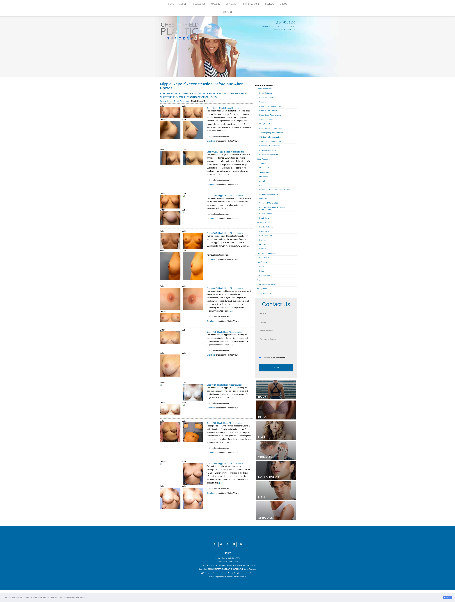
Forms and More (250, 4)
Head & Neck (264, 258)
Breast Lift (263, 102)
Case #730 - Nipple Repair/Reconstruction (224, 423)
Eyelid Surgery (264, 231)
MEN (259, 280)
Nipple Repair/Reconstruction (270, 115)
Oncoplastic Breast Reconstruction (272, 124)
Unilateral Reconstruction (268, 154)
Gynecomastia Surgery (268, 284)
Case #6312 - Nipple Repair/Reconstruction (225, 288)
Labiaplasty (263, 198)
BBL (260, 185)
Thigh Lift (262, 163)
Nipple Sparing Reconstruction (270, 128)
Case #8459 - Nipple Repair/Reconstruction (225, 196)
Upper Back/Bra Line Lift (268, 203)
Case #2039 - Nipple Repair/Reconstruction (225, 464)
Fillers (261, 267)
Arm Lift (262, 181)
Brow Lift (262, 240)
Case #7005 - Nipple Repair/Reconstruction (225, 233)
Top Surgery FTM (266, 293)
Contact (227, 12)
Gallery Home (166, 101)
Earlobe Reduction (266, 227)
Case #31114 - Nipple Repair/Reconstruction (225, 108)
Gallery (215, 4)
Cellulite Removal (265, 214)
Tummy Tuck (264, 172)
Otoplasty (262, 244)
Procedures (199, 4)
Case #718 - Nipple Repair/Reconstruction (224, 332)
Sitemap (206, 573)
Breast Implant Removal (268, 111)
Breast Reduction (265, 93)
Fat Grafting (263, 249)
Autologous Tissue (266, 119)
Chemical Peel (264, 275)
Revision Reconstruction (268, 150)
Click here (211, 141)
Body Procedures (264, 159)
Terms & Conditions (246, 573)
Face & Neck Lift (265, 236)
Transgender (262, 289)
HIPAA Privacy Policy (218, 573)
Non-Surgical (262, 262)
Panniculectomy (265, 218)
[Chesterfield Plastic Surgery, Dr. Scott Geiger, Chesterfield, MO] (180, 31)
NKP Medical (241, 577)
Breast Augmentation (267, 97)
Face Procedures (263, 222)
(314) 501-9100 (285, 22)
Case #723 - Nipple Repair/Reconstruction (224, 385)
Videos (283, 4)
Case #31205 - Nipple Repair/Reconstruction (225, 152)
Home (171, 4)
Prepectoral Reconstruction (269, 146)
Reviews (269, 4)
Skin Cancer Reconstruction (268, 253)
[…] (227, 131)
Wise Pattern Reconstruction (270, 141)
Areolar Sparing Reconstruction (271, 133)
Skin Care (231, 4)
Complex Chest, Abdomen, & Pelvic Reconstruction (272, 208)
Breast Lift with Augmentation (270, 106)
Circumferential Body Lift (268, 194)
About (183, 4)
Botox (261, 271)
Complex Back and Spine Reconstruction (274, 190)
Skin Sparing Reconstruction (270, 137)
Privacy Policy (233, 573)
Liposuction (263, 177)
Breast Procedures (181, 101)
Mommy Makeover (266, 168)
